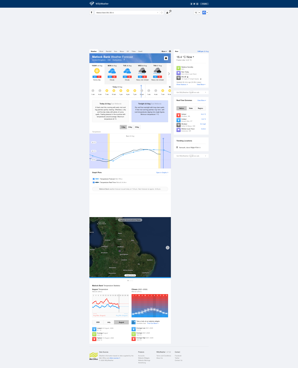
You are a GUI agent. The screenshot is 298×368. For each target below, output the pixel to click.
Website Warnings (144, 360)
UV (128, 51)
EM (109, 60)
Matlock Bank (124, 60)
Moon (122, 51)
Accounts (141, 356)
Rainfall (108, 51)
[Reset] (158, 12)
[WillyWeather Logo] (100, 3)
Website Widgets (144, 358)
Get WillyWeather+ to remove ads (187, 92)
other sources (114, 358)
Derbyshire (117, 60)
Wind (101, 51)
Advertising (142, 362)
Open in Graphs (161, 172)
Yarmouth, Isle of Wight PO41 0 (189, 147)
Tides (134, 51)
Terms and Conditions (163, 356)
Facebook (178, 356)
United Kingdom (99, 60)
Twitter (177, 358)
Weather (94, 51)
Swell (140, 51)
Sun (115, 51)
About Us (159, 358)
